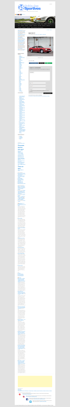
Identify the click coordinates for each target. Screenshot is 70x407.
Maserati (20, 76)
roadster (21, 163)
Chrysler (20, 66)
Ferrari (18, 34)
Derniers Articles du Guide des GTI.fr (21, 203)
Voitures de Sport (21, 98)
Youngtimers (30, 25)
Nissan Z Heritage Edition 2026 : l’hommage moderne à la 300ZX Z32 (21, 199)
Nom (31, 83)
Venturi (20, 90)
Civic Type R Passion (31, 390)
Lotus (18, 37)
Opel (20, 82)
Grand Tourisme (21, 158)
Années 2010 (28, 27)
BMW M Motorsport (21, 62)
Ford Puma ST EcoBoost (21, 247)
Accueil (19, 23)
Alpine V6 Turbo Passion (40, 390)
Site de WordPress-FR (20, 275)
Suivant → (51, 29)
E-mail (31, 86)
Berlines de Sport (21, 126)
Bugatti (20, 63)
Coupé (22, 153)
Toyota (20, 89)
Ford (20, 70)
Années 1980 (48, 25)
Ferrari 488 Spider (20, 178)
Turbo (21, 164)
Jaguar (20, 72)
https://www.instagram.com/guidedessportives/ (31, 396)
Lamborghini (23, 34)
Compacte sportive (20, 152)
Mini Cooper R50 (20, 218)
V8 (23, 164)
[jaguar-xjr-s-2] (40, 46)
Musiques (20, 277)
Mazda (20, 78)
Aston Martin (23, 143)
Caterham (20, 64)
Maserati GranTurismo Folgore (21, 183)
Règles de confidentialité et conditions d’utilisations (37, 27)
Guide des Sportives (20, 30)
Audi (19, 38)
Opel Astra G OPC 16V (20, 179)
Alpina (20, 58)
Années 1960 (39, 25)
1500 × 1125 (37, 34)
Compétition (22, 25)
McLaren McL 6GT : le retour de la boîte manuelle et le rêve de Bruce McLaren (21, 174)
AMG (21, 143)
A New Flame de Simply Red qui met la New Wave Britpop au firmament (21, 307)
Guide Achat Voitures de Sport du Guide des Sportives (30, 23)
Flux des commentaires (21, 274)
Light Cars (20, 124)
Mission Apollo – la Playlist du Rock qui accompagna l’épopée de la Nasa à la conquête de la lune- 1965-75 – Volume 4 (21, 362)
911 (18, 143)
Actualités (39, 23)
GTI (19, 121)
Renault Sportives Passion (21, 390)
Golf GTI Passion (26, 390)
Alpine (20, 59)
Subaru (20, 88)
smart (20, 87)
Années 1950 (35, 25)
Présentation (26, 25)
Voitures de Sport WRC (22, 120)
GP (20, 157)
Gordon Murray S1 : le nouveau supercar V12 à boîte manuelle (21, 176)
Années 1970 (43, 25)
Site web (31, 89)
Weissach (19, 170)
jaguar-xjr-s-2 (23, 14)
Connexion (19, 273)
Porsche (21, 34)
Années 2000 (23, 27)
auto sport (21, 149)
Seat (19, 86)
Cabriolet (19, 151)
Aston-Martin (21, 60)
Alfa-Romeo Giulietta (22, 57)
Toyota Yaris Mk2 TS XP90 (21, 253)
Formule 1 (20, 132)
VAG (18, 165)
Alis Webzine (35, 390)
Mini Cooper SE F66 (20, 181)
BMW (20, 37)
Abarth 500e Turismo (20, 182)
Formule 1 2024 (49, 23)
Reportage (45, 23)
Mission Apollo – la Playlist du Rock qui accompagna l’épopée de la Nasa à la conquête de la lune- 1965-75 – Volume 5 (21, 280)
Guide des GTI (19, 389)
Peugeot (20, 83)
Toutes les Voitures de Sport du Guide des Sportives (22, 97)
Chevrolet (20, 65)
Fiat (19, 69)
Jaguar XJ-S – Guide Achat (43, 34)
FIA (20, 156)
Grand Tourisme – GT (22, 123)
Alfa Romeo (20, 56)
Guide (21, 23)
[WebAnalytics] (19, 375)
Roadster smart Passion (46, 390)
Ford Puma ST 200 (20, 265)
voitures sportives (22, 44)
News (42, 23)
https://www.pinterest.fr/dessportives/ (27, 394)
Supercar (19, 164)
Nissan (20, 81)
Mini (19, 80)
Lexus (20, 74)
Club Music (50, 390)
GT (18, 159)
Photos (19, 25)
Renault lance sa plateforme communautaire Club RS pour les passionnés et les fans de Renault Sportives (21, 188)
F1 (23, 154)
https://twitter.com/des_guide (43, 401)
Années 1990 (19, 27)
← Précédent (47, 29)
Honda (20, 71)
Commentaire (32, 72)
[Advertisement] (35, 381)
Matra (20, 77)
